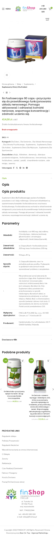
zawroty (12, 163)
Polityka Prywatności (10, 441)
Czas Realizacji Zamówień (12, 468)
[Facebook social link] (13, 168)
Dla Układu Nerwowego (42, 142)
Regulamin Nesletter (10, 445)
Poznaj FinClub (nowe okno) (13, 482)
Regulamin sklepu (9, 436)
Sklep (19, 84)
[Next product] (9, 92)
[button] (22, 360)
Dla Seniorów (25, 142)
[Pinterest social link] (20, 168)
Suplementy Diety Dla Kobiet (14, 87)
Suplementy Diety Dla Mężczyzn (25, 147)
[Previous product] (3, 92)
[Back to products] (6, 92)
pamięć (16, 160)
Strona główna (8, 84)
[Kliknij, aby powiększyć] (7, 75)
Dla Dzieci (15, 142)
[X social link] (17, 168)
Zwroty (5, 459)
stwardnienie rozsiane (36, 160)
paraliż (23, 160)
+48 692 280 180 (29, 514)
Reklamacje (6, 463)
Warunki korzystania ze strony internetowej (19, 450)
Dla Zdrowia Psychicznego (14, 144)
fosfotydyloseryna (27, 157)
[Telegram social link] (27, 168)
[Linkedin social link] (23, 168)
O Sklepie (6, 454)
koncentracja (41, 157)
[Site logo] (25, 9)
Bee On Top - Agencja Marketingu (34, 533)
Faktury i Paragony (9, 473)
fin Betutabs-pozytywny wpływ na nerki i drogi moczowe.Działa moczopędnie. (14, 394)
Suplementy (29, 84)
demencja (32, 154)
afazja (15, 154)
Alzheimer (23, 154)
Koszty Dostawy (8, 477)
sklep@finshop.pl (30, 517)
